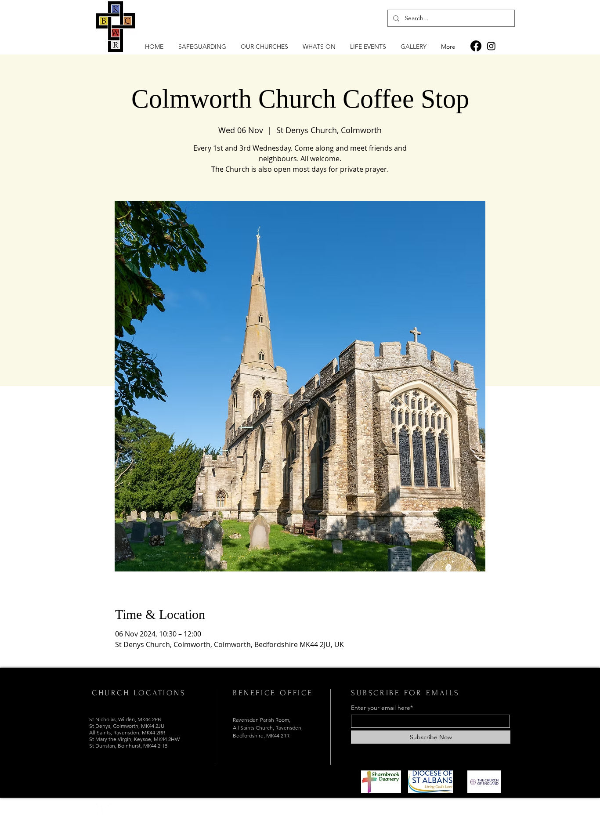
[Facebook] (475, 45)
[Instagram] (491, 45)
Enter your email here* (382, 708)
